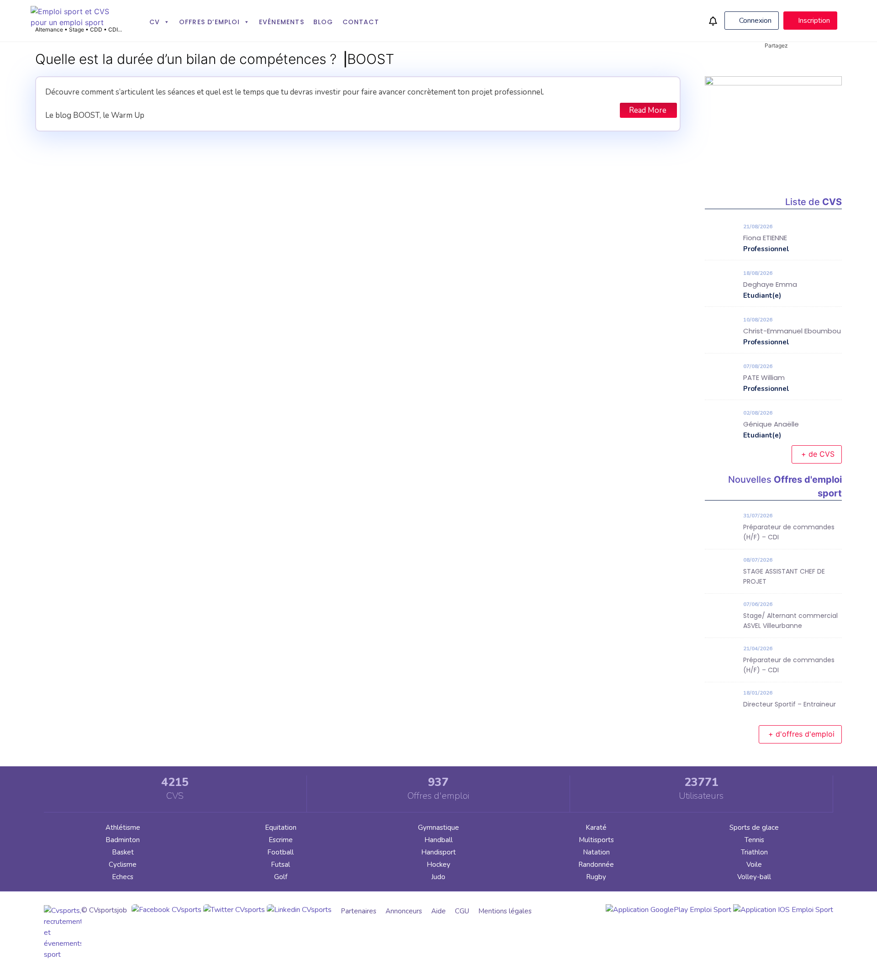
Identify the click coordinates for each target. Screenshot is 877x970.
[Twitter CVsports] (234, 910)
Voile (754, 864)
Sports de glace (754, 827)
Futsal (280, 864)
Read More (647, 110)
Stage (76, 29)
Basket (123, 852)
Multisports (596, 839)
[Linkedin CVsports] (299, 910)
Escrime (281, 839)
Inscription (813, 21)
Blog (323, 21)
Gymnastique (438, 827)
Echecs (122, 876)
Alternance (49, 29)
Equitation (280, 827)
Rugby (596, 876)
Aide (438, 911)
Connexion (754, 21)
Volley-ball (754, 876)
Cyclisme (123, 864)
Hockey (438, 864)
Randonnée (596, 864)
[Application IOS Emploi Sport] (783, 910)
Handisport (438, 852)
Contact (361, 21)
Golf (280, 876)
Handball (438, 839)
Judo (438, 876)
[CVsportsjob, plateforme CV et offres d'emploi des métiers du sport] (76, 22)
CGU (462, 911)
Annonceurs (404, 911)
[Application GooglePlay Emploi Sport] (668, 910)
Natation (596, 852)
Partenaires (358, 911)
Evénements (281, 21)
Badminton (123, 839)
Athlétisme (123, 827)
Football (280, 852)
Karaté (596, 827)
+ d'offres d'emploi (801, 733)
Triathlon (754, 852)
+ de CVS (818, 454)
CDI (113, 29)
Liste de (813, 201)
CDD (96, 29)
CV (154, 21)
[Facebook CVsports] (166, 910)
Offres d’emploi (209, 21)
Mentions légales (505, 911)
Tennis (754, 839)
